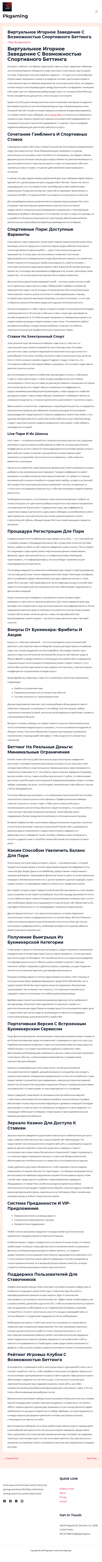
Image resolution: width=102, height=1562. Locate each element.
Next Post (93, 1458)
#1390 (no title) (67, 1488)
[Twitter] (10, 1501)
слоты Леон (56, 114)
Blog (11, 42)
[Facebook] (4, 1501)
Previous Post (11, 1458)
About (63, 1493)
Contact (63, 1501)
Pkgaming (15, 16)
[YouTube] (22, 1501)
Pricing (63, 1497)
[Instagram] (16, 1501)
